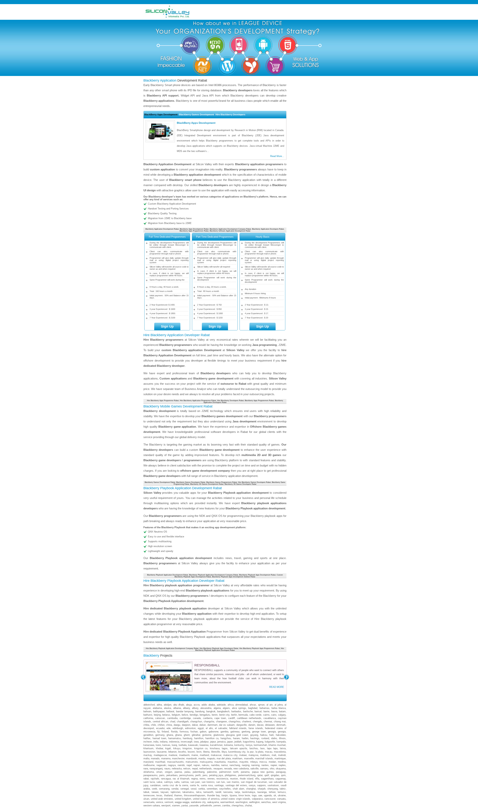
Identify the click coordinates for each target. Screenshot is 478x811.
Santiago (219, 785)
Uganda (268, 795)
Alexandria (205, 708)
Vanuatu (281, 798)
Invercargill (186, 741)
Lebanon (172, 751)
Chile (153, 724)
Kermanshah (260, 745)
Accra (197, 704)
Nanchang (234, 765)
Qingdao (275, 775)
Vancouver (269, 798)
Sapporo (261, 785)
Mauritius (233, 761)
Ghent (187, 735)
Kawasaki (193, 745)
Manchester (178, 758)
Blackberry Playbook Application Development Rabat (167, 575)
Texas (159, 795)
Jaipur (213, 741)
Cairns (266, 714)
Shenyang (272, 788)
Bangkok (210, 711)
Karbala (183, 745)
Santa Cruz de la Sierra (175, 785)
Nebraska (177, 768)
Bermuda (243, 714)
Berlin (234, 714)
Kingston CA (201, 748)
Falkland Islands (237, 728)
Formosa (184, 731)
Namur (224, 765)
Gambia (224, 731)
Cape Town (220, 718)
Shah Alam (238, 788)
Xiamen (176, 805)
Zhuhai (248, 805)
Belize (185, 714)
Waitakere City (198, 802)
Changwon (221, 721)
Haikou (263, 735)
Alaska (167, 708)
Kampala (281, 741)
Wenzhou (266, 802)
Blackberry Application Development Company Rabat (230, 229)
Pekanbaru (172, 775)
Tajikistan (175, 792)
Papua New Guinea (263, 771)
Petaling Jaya (216, 775)
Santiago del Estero (236, 785)
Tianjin (224, 795)
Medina (282, 761)
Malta (146, 758)
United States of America (206, 798)
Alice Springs (239, 708)
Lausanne (162, 751)
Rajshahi (155, 778)
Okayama (281, 768)
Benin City (224, 714)
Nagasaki (161, 765)
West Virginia (279, 802)
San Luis (220, 782)
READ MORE (276, 687)
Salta (176, 782)
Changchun (196, 721)
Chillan (161, 724)
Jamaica (221, 741)
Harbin (245, 738)
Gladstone (218, 735)
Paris (161, 775)
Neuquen (218, 768)
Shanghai (251, 788)
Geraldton (148, 735)
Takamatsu (188, 792)
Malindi (282, 755)
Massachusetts (175, 761)
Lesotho (182, 751)
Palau (187, 771)
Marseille (249, 758)
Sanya (252, 785)
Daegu (177, 724)
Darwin (251, 724)
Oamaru (264, 768)
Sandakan (155, 785)
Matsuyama (206, 761)
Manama (165, 758)
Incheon (147, 741)
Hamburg (187, 738)
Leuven (191, 751)
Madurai (173, 755)
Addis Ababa (208, 704)
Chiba (146, 724)
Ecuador (160, 728)
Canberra (207, 718)
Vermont (168, 802)
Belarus (166, 714)
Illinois (282, 738)
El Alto (209, 728)
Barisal (258, 711)
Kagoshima (249, 741)
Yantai (184, 805)
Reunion (234, 778)
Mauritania (220, 761)
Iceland (265, 738)
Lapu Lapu (272, 748)
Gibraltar (196, 735)
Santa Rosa (207, 785)
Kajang (259, 741)
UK (275, 795)
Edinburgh (178, 728)
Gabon (203, 731)
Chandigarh (183, 721)
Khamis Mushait (277, 745)
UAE (260, 795)
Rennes (211, 778)
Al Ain (269, 704)
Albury (195, 708)
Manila (201, 758)
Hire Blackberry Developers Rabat (230, 400)
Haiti (271, 735)
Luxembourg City (236, 751)
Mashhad (160, 761)
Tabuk (146, 792)
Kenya (249, 745)
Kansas (166, 745)
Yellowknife (206, 805)
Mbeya (253, 761)
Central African (160, 721)
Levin (198, 751)
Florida (174, 731)
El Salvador (221, 728)
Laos (262, 748)
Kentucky (239, 745)
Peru (205, 775)
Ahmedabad (241, 704)
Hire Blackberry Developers (230, 114)
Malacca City (230, 755)
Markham (237, 758)
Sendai (175, 788)
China (169, 724)
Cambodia (172, 718)
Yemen (217, 805)
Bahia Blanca (278, 708)
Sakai (159, 782)
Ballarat (170, 711)
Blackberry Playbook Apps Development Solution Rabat (233, 577)
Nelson (186, 768)
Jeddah (237, 741)
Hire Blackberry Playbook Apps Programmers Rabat (259, 648)
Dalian (202, 724)
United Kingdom (183, 798)
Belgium (176, 714)
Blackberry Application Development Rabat (162, 229)
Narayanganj (156, 768)
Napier (274, 765)
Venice (159, 802)
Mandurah (191, 758)
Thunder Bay (213, 795)
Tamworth (208, 792)
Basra (274, 711)
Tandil (218, 792)
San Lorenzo (208, 782)
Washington (241, 802)
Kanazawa (148, 745)
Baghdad (252, 708)
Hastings (254, 738)
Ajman (261, 704)
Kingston (187, 748)
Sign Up (167, 326)
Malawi (243, 755)
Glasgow (230, 735)
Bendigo (194, 714)
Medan (272, 761)
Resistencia (222, 778)
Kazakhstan (216, 745)
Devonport (148, 728)
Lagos (225, 748)
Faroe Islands (256, 728)
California (148, 718)
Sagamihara (267, 778)
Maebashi (184, 755)
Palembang (198, 771)
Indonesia (174, 741)
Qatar (260, 775)
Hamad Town (159, 738)
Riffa (257, 778)
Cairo (273, 714)
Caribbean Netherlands (249, 718)
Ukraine (282, 795)
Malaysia (253, 755)
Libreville (215, 751)
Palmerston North (228, 771)
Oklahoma (148, 771)
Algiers (226, 708)
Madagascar (160, 755)
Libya (224, 751)
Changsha (209, 721)
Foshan (194, 731)
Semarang (164, 788)
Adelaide (221, 704)
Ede (168, 728)
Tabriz (283, 788)
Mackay (147, 755)
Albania (177, 708)
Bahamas (264, 708)
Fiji (158, 731)
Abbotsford (149, 704)
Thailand (168, 795)
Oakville (254, 768)
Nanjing (245, 765)
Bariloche (248, 711)
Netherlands (205, 768)
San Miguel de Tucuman (254, 782)
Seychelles (225, 788)
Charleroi (246, 721)
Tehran (272, 792)
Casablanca (269, 718)
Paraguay (281, 771)
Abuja (189, 704)
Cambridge (185, 718)
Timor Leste (244, 795)
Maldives (265, 755)
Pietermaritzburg (246, 775)
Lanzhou (253, 748)
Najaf (189, 765)
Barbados (236, 711)
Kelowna (228, 745)
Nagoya (172, 765)
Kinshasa (215, 748)
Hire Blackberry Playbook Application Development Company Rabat (172, 648)
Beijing (157, 714)
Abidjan (167, 704)
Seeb (154, 788)
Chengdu (257, 721)
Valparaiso (257, 798)
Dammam (212, 724)
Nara (145, 768)
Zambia (226, 805)
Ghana (170, 735)
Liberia (206, 751)
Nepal (195, 768)
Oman (159, 771)
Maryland (148, 761)
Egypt (201, 728)
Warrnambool (227, 802)
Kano (158, 745)
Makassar (216, 755)
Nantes (265, 765)
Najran (196, 765)
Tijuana (233, 795)
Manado (155, 758)
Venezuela (148, 802)
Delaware (270, 724)
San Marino (233, 782)
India (155, 741)
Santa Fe (194, 785)
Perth (198, 775)
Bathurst (147, 714)
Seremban (212, 788)
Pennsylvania (186, 775)
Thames (178, 795)
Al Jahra (278, 704)
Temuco (282, 792)
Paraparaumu (150, 775)
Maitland (204, 755)
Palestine (212, 771)
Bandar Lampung (185, 711)
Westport (165, 805)
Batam (282, 711)
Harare (236, 738)
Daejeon (186, 724)
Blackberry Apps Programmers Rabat (194, 231)
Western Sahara (151, 805)
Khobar (159, 748)
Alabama (157, 708)
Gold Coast (242, 735)
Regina (194, 778)
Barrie (266, 711)
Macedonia (280, 751)
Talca (198, 792)
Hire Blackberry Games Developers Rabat (254, 482)
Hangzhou (226, 738)
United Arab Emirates (162, 798)
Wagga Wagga (182, 802)
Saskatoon (273, 785)
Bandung (199, 711)
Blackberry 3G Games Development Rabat (207, 484)
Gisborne (206, 735)
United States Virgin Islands (235, 798)
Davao (260, 724)
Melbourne (149, 765)
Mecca (263, 761)
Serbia (201, 788)
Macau (268, 751)
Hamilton (198, 738)
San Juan (195, 782)
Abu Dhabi (178, 704)
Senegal (184, 788)
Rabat (146, 778)
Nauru (167, 768)
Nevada (228, 768)
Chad (172, 721)
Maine (194, 755)
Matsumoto (192, 761)
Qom (283, 775)
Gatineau (235, 731)
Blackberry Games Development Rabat (160, 482)
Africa (231, 704)
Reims (203, 778)
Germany (159, 735)
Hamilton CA (211, 738)
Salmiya (168, 782)
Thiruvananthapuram (194, 795)
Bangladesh (223, 711)
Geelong (246, 731)
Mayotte (243, 761)
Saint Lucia (149, 782)
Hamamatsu (174, 738)
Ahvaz (253, 704)
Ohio (272, 768)
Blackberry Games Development (196, 114)
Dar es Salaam (227, 724)
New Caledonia (241, 768)
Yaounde (193, 805)
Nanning (255, 765)
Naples (282, 765)
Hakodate (281, 735)
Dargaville (241, 724)
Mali (274, 755)
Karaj (174, 745)
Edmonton (190, 728)
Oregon (168, 771)
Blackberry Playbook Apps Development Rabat (257, 575)
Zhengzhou (237, 805)
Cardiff (231, 718)
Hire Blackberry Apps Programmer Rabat (163, 400)
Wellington (254, 802)
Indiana (163, 741)
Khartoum (148, 748)
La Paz (250, 751)
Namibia (215, 765)
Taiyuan (164, 792)
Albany (186, 708)
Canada (197, 718)
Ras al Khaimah (181, 778)
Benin (215, 714)
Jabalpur (204, 741)
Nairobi (181, 765)
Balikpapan (159, 711)
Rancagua (166, 778)
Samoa (185, 782)
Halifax (146, 738)
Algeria (217, 708)
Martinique (280, 758)
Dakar (195, 724)
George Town (259, 731)
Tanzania (227, 792)
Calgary (282, 714)
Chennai (268, 721)
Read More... (277, 156)
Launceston (149, 751)
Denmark (281, 724)
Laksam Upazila (238, 748)
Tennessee (149, 795)
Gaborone (213, 731)
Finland (165, 731)
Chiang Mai (280, 721)
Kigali (168, 748)
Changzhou (234, 721)
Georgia (272, 731)
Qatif (266, 775)
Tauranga (262, 792)
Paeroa (178, 771)
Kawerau (204, 745)
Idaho (274, 738)
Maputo (211, 758)
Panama (245, 771)
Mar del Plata (224, 758)
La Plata (259, 751)
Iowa (196, 741)
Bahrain (147, 711)
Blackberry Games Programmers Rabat (221, 482)
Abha (159, 704)
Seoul (193, 788)
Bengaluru (205, 714)
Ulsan (146, 798)
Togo (254, 795)
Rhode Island (246, 778)
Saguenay (280, 778)
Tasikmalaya (248, 792)
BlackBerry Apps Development (161, 114)
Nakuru (205, 765)
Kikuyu (176, 748)
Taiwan (155, 792)
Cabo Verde (255, 714)
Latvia (283, 748)
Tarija (237, 792)
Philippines (230, 775)
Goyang (254, 735)
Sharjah (262, 788)
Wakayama (213, 802)
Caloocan (160, 718)
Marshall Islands (264, 758)
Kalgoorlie (270, 741)
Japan (230, 741)
